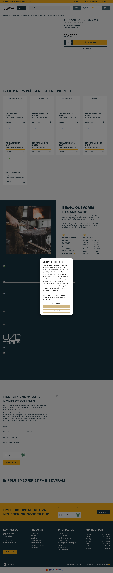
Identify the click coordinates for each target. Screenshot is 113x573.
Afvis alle (56, 311)
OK (56, 307)
